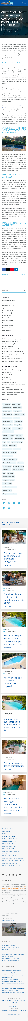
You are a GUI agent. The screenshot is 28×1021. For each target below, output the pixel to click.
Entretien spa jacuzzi (8, 305)
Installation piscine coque (10, 947)
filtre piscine (17, 425)
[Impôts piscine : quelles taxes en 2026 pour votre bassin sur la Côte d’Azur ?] (14, 703)
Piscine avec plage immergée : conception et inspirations (13, 682)
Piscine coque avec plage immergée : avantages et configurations (13, 557)
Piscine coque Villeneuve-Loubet (12, 865)
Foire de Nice (6, 428)
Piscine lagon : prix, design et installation (14, 764)
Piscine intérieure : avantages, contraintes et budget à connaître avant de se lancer (13, 804)
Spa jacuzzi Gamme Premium (10, 958)
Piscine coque (17, 449)
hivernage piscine (17, 428)
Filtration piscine (7, 956)
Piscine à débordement (9, 463)
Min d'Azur (19, 435)
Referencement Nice (14, 1014)
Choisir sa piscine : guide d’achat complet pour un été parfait (14, 598)
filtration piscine (7, 425)
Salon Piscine (6, 469)
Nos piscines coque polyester (11, 945)
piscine (5, 445)
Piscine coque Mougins (9, 855)
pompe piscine (7, 466)
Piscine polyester (7, 456)
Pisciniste (20, 463)
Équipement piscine (7, 308)
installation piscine (8, 431)
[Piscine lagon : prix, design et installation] (14, 747)
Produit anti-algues (18, 466)
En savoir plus (7, 565)
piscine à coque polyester (10, 459)
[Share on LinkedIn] (16, 269)
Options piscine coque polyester (12, 952)
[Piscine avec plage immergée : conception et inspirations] (14, 661)
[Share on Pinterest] (12, 269)
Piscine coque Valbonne (9, 863)
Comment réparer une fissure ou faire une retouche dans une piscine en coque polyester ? (13, 392)
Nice (4, 442)
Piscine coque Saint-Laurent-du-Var (13, 860)
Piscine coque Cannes (8, 848)
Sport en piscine (6, 330)
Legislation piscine (19, 31)
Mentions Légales (14, 1006)
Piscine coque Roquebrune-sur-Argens (11, 869)
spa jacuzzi (10, 473)
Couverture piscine (19, 414)
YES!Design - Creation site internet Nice (14, 1010)
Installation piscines (8, 435)
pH (8, 442)
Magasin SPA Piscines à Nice (10, 960)
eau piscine (16, 418)
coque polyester (7, 414)
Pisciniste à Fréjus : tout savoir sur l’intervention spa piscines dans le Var (13, 639)
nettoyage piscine (8, 438)
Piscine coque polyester (9, 452)
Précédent (5, 274)
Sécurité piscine (7, 490)
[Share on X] (8, 269)
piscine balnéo (7, 449)
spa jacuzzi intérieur (8, 480)
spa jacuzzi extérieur (8, 476)
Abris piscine (6, 404)
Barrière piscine (7, 411)
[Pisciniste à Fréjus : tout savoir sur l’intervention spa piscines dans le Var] (14, 619)
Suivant (23, 274)
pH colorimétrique (17, 442)
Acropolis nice (16, 404)
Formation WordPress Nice (14, 1018)
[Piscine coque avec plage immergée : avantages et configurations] (14, 537)
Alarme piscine (7, 407)
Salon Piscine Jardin (18, 469)
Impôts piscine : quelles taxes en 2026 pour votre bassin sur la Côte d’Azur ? (12, 724)
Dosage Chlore (7, 418)
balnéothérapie (17, 407)
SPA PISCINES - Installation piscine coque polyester (14, 1001)
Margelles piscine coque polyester (13, 954)
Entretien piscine (7, 303)
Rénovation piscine (7, 325)
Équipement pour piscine (9, 494)
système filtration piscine (10, 487)
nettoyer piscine (19, 438)
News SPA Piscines (7, 320)
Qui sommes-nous (7, 828)
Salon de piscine (6, 327)
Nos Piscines (6, 831)
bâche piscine (17, 411)
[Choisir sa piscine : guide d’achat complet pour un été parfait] (14, 578)
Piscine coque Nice (8, 843)
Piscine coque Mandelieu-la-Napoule (11, 852)
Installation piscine (8, 31)
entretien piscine (7, 421)
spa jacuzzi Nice (7, 483)
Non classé (5, 323)
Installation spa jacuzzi (8, 313)
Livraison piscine (7, 318)
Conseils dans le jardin (8, 300)
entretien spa (18, 421)
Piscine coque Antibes (9, 846)
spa (4, 473)
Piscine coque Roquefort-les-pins (12, 858)
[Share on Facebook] (4, 269)
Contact (4, 833)
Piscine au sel (12, 445)
